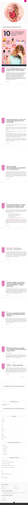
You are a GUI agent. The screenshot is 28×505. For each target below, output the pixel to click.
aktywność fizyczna (4, 420)
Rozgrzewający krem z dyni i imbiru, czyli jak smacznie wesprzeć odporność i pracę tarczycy (16, 349)
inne (6, 118)
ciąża (2, 424)
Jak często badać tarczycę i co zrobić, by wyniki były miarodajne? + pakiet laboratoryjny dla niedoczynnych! (16, 206)
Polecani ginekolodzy (5, 448)
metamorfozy (3, 429)
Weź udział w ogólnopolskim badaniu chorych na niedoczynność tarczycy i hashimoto (16, 314)
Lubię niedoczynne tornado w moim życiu (6, 463)
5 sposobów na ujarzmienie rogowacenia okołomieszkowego (8, 467)
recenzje (2, 433)
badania (7, 203)
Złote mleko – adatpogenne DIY (14, 249)
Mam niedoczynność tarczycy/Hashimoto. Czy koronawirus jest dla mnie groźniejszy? (16, 168)
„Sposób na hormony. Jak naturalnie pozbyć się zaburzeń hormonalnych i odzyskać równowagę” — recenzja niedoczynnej (16, 284)
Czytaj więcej (7, 81)
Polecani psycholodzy (5, 454)
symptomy (7, 67)
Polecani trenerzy (5, 452)
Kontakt (2, 470)
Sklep (2, 475)
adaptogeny (7, 247)
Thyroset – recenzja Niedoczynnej (15, 365)
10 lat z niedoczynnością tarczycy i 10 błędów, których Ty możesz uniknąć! (16, 69)
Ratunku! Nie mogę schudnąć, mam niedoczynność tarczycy (8, 465)
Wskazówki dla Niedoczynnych (5, 477)
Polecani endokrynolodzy (5, 446)
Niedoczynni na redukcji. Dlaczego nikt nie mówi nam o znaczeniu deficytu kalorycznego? (16, 121)
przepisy (7, 346)
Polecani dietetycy (5, 450)
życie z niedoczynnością (12, 67)
